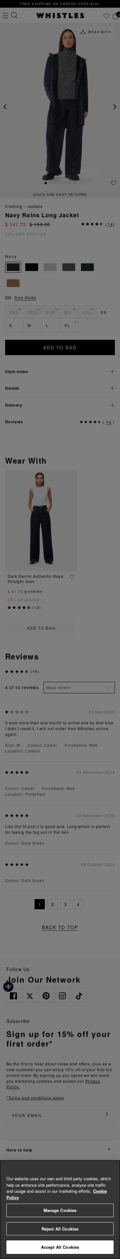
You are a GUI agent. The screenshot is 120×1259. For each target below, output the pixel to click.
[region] (60, 1209)
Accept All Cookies (60, 1247)
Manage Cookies (60, 1210)
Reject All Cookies (60, 1229)
